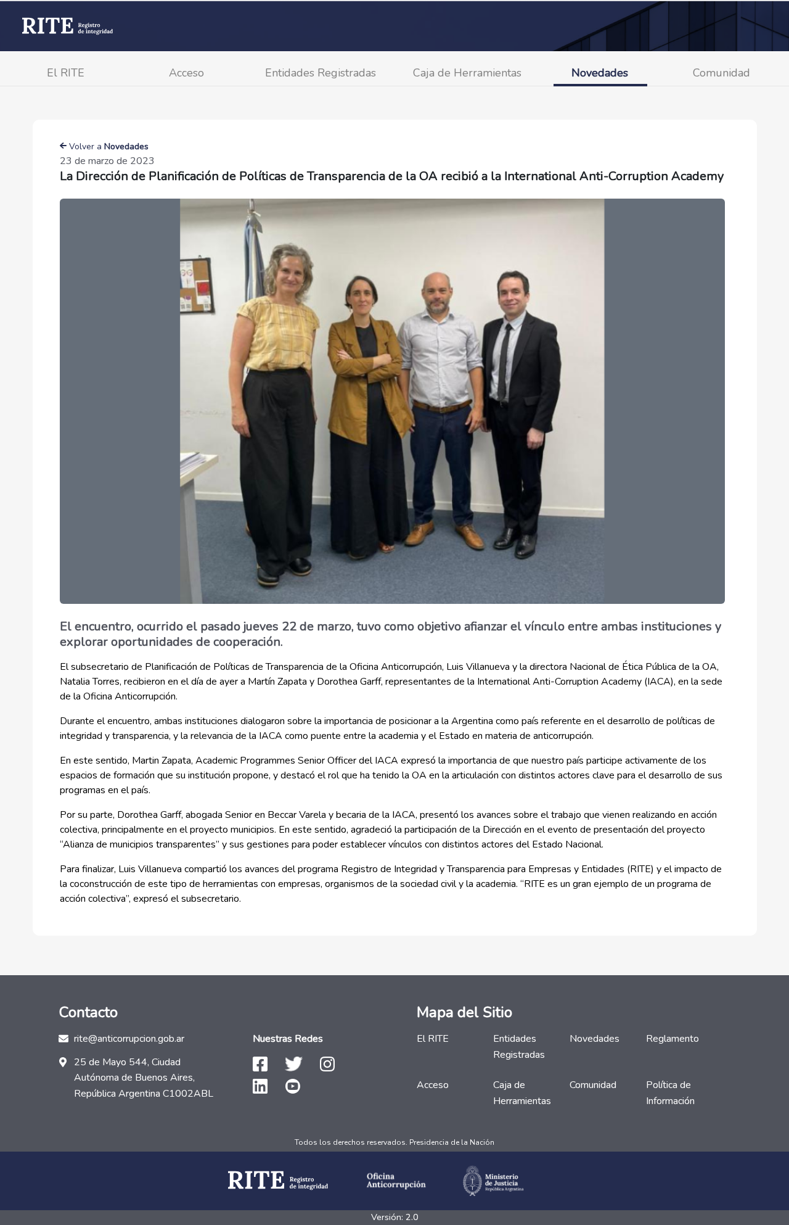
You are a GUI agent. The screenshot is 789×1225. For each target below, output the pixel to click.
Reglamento (672, 1039)
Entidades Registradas (320, 72)
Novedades (599, 72)
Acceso (186, 72)
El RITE (65, 72)
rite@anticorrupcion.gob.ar (129, 1039)
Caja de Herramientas (467, 72)
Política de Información (670, 1093)
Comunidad (721, 72)
